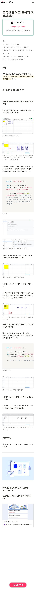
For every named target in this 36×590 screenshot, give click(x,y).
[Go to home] (7, 2)
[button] (33, 2)
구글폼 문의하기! (18, 585)
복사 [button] (31, 178)
